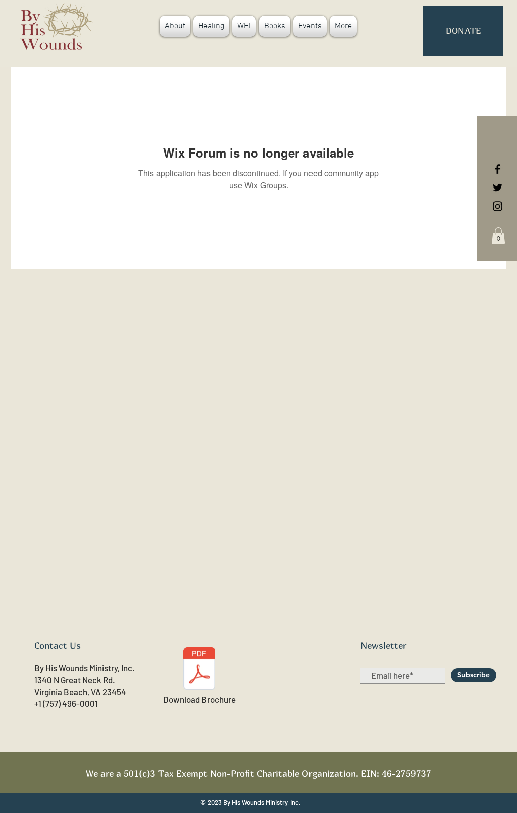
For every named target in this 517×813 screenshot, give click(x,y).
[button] (498, 235)
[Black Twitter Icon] (497, 187)
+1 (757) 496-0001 (66, 703)
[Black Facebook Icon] (497, 169)
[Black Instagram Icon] (497, 206)
